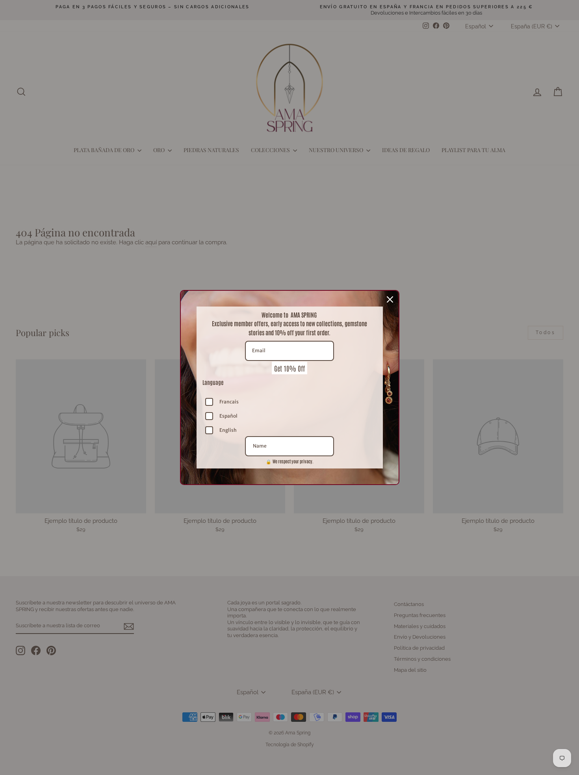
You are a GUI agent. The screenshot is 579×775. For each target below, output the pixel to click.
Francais (229, 402)
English (228, 430)
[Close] (389, 299)
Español (228, 416)
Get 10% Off (289, 368)
